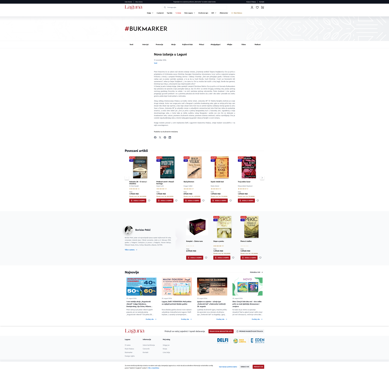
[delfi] (222, 340)
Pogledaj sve (255, 272)
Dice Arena (138, 2)
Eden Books (128, 2)
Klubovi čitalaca (251, 2)
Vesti (155, 63)
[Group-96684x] (257, 340)
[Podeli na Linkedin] (170, 137)
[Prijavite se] (252, 7)
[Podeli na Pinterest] (165, 137)
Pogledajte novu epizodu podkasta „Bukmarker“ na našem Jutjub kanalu (194, 2)
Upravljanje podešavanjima (228, 367)
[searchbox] (194, 7)
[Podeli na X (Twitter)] (160, 137)
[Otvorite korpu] (262, 7)
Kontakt (261, 2)
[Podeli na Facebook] (155, 137)
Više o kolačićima (153, 368)
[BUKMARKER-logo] (146, 28)
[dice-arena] (239, 340)
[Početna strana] (134, 7)
